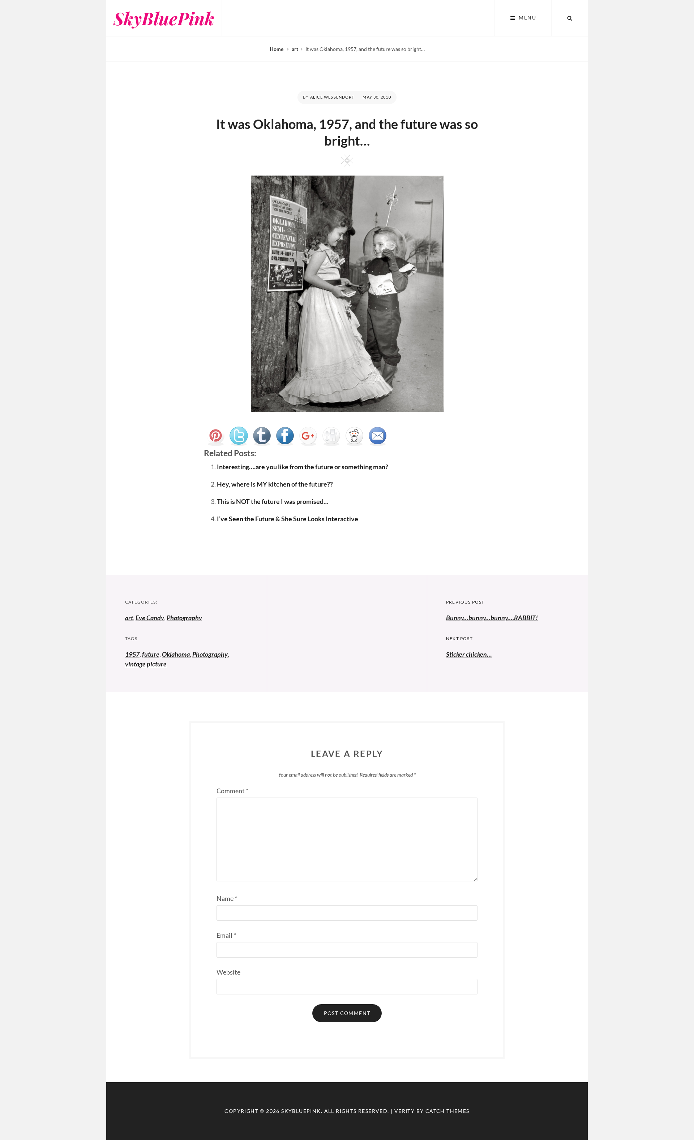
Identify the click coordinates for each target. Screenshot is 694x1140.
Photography (184, 618)
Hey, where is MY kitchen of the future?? (275, 484)
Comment (232, 791)
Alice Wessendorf (332, 97)
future (150, 654)
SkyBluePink (163, 18)
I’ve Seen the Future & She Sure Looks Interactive (287, 519)
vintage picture (146, 664)
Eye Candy (150, 618)
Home (277, 49)
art (295, 49)
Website (228, 972)
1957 (132, 654)
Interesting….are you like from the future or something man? (302, 467)
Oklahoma (176, 654)
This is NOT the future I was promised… (273, 501)
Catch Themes (447, 1111)
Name (227, 898)
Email (226, 935)
